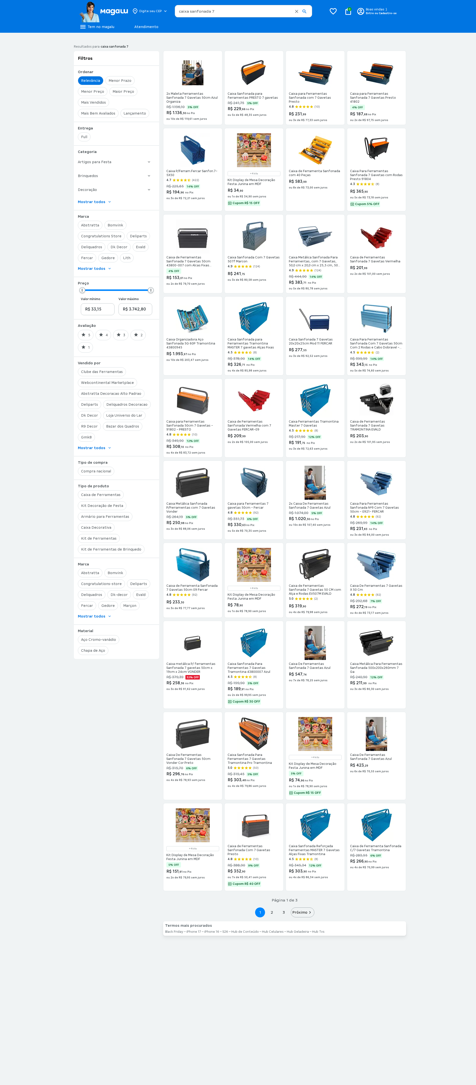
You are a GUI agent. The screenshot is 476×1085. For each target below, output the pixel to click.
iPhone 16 (211, 931)
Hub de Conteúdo (245, 931)
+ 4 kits (254, 173)
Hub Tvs (318, 931)
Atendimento (146, 27)
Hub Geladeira (298, 931)
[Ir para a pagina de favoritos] (333, 11)
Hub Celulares (273, 931)
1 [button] (260, 912)
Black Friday (174, 931)
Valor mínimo (90, 299)
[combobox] (243, 11)
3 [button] (284, 912)
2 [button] (272, 912)
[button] (296, 11)
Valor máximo (129, 299)
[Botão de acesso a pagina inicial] (103, 11)
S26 (225, 931)
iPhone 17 (193, 931)
